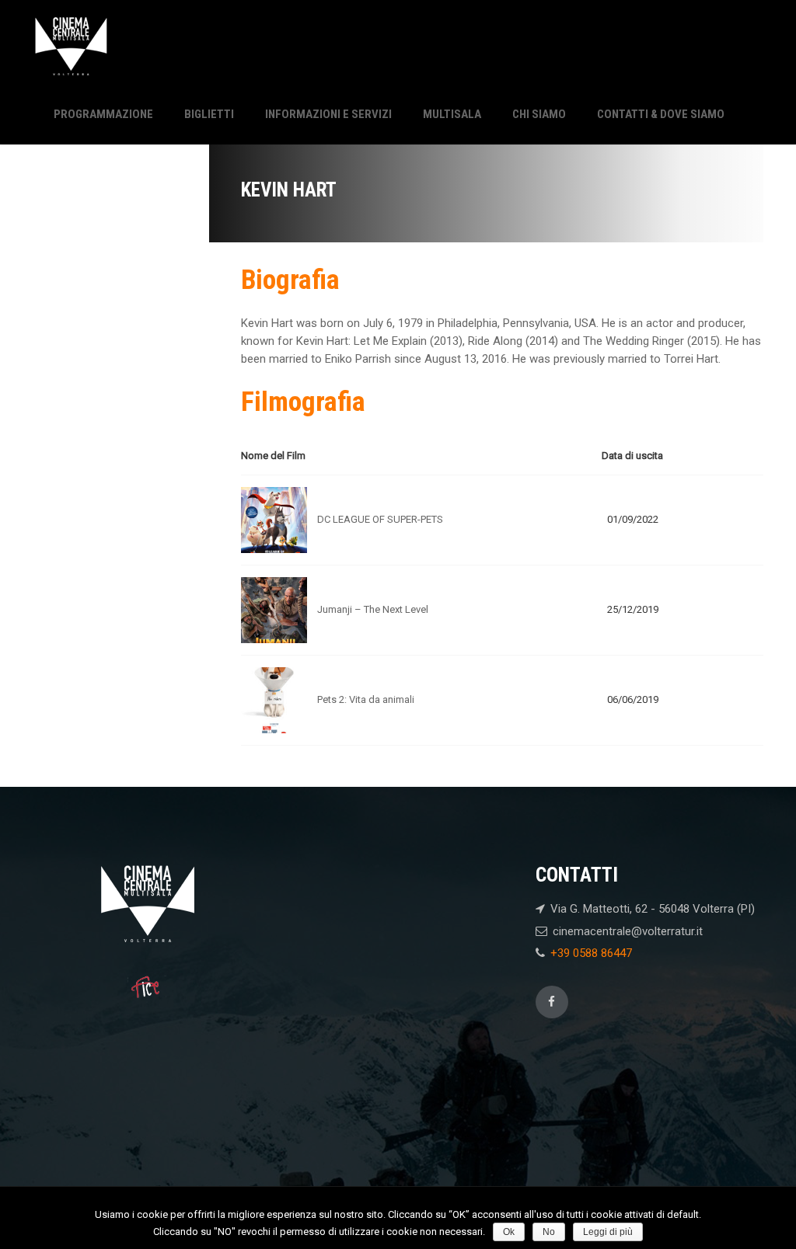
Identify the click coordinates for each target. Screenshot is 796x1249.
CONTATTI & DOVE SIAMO (660, 114)
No (549, 1231)
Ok (509, 1231)
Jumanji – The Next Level (372, 609)
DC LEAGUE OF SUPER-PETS (380, 519)
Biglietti (209, 114)
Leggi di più (608, 1231)
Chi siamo (539, 114)
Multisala (452, 114)
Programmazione (103, 114)
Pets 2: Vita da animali (365, 699)
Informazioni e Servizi (328, 114)
